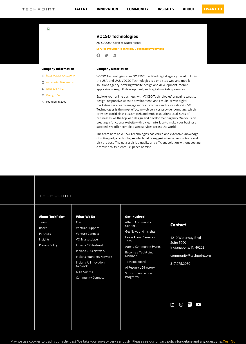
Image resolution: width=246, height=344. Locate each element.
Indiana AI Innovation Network (90, 264)
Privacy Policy (48, 245)
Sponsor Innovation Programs (138, 275)
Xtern (79, 222)
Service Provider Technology (115, 48)
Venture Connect (87, 234)
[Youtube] (198, 304)
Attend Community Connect (138, 224)
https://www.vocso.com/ (60, 75)
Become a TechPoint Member (139, 254)
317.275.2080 (180, 263)
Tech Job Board (135, 262)
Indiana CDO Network (90, 251)
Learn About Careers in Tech (140, 239)
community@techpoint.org (190, 255)
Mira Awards (84, 272)
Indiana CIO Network (90, 245)
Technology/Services (150, 48)
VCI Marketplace (87, 239)
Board (43, 228)
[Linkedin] (172, 304)
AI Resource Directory (140, 267)
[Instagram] (181, 304)
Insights (44, 239)
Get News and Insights (140, 231)
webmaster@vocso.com (60, 82)
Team (43, 222)
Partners (45, 234)
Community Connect (90, 278)
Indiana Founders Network (94, 257)
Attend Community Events (143, 247)
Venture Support (87, 228)
